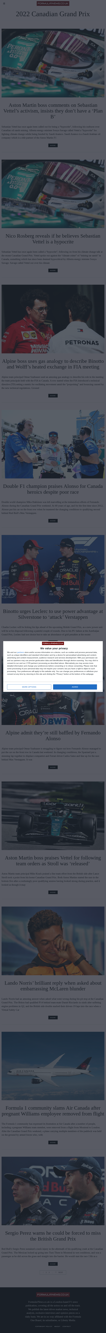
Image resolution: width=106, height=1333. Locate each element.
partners (20, 652)
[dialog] (53, 666)
